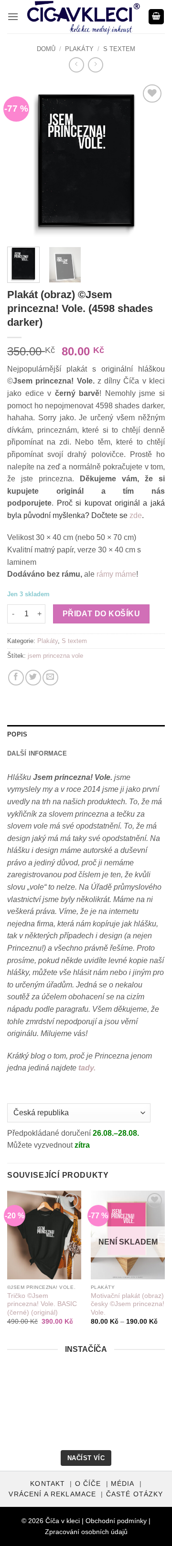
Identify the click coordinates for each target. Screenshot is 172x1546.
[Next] (149, 160)
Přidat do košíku (101, 614)
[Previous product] (95, 64)
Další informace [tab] (37, 753)
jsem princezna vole (55, 655)
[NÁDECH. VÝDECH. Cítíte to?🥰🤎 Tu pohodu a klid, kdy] (27, 1392)
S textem (119, 48)
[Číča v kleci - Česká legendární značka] (83, 17)
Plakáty (79, 48)
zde (135, 515)
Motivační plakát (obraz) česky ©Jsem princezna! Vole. (127, 1304)
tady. (87, 1068)
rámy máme (116, 574)
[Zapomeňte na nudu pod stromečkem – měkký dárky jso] (145, 1427)
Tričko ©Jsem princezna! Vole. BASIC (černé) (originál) (42, 1304)
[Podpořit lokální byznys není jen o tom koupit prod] (86, 1392)
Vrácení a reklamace (52, 1494)
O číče (88, 1483)
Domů (46, 48)
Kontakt (47, 1483)
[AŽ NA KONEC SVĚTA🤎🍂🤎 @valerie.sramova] (27, 1427)
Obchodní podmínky (116, 1521)
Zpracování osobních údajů (86, 1532)
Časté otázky (134, 1494)
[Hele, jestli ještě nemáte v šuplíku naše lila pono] (86, 1427)
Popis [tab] (17, 734)
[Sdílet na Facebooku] (16, 677)
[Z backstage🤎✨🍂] (145, 1392)
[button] (13, 16)
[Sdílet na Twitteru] (33, 677)
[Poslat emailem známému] (50, 677)
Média (123, 1483)
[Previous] (22, 160)
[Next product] (76, 64)
